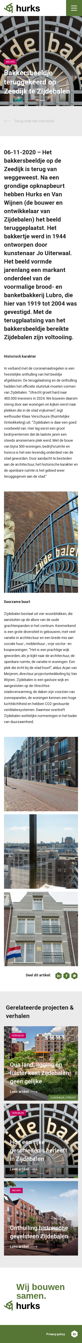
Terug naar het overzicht (34, 121)
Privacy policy (55, 1334)
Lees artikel (19, 1091)
